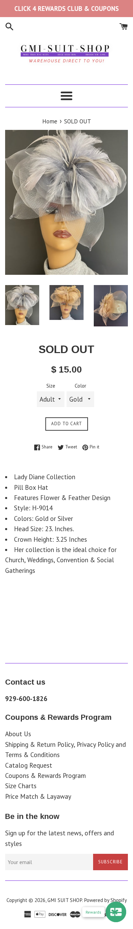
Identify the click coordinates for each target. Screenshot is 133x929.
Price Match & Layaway (38, 796)
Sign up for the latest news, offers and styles (59, 838)
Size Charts (20, 786)
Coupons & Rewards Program (45, 775)
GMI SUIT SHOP (64, 900)
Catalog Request (28, 765)
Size (50, 385)
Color (80, 385)
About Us (18, 734)
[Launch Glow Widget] (116, 912)
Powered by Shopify (105, 900)
